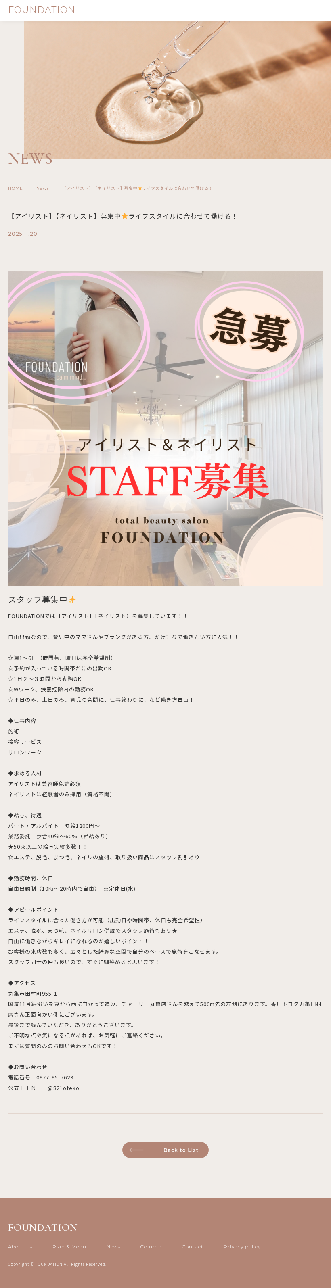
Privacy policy (242, 1247)
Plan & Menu (69, 1247)
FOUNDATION (41, 9)
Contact (192, 1247)
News (113, 1247)
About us (20, 1247)
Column (151, 1247)
